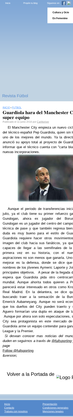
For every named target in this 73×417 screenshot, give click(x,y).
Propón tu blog (30, 3)
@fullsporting (62, 341)
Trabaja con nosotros (16, 411)
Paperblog (22, 15)
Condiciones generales (55, 407)
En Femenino (60, 18)
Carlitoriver (43, 121)
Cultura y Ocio (61, 12)
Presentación (50, 404)
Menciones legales (53, 411)
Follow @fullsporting (18, 351)
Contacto (9, 407)
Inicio (7, 3)
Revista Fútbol (15, 96)
